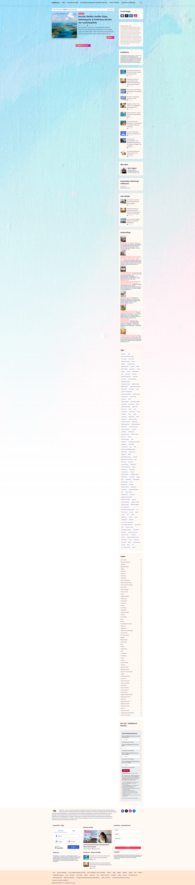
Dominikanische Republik (135, 386)
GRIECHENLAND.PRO (125, 249)
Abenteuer (81, 13)
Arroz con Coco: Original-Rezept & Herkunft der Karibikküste (133, 221)
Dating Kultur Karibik (125, 384)
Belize (138, 366)
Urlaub (130, 539)
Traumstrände (136, 529)
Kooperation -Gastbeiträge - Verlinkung (120, 877)
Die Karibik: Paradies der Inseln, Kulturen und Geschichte (133, 153)
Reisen (131, 482)
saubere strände (128, 492)
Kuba (131, 446)
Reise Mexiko (128, 479)
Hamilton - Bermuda (105, 875)
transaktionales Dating (126, 529)
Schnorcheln (132, 494)
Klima (132, 439)
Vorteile (129, 542)
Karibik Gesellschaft (125, 421)
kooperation (123, 444)
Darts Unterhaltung (132, 379)
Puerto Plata (131, 477)
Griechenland (131, 404)
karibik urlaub (124, 426)
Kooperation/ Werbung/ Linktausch (125, 187)
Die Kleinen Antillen (133, 875)
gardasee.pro (123, 236)
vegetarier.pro (123, 304)
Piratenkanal (132, 469)
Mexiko (129, 454)
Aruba (114, 872)
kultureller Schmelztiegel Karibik (128, 449)
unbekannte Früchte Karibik (133, 537)
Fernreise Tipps (133, 396)
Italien (129, 414)
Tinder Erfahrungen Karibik (126, 524)
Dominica (140, 872)
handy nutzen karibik (125, 406)
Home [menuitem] (63, 2)
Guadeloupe (92, 875)
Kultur (135, 446)
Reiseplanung (124, 484)
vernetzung (123, 542)
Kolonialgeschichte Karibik (134, 441)
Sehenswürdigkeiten (135, 504)
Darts (122, 374)
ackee (129, 354)
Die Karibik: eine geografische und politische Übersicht (87, 877)
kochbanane (123, 441)
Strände (136, 517)
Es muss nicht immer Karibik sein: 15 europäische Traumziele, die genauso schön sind (134, 124)
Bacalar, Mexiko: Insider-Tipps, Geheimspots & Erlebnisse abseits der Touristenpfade (95, 19)
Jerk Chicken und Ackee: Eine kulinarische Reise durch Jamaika (133, 201)
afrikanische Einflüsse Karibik (127, 356)
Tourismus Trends (129, 527)
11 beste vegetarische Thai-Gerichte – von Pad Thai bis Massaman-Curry (130, 312)
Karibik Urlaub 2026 (133, 426)
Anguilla (109, 872)
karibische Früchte (125, 434)
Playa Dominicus (124, 472)
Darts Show (123, 379)
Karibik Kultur (134, 421)
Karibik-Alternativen (125, 429)
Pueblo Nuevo (124, 477)
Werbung (123, 544)
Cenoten (128, 371)
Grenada (86, 875)
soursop (131, 512)
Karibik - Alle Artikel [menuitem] (114, 2)
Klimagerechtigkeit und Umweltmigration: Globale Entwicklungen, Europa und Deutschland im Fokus (130, 283)
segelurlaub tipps (125, 504)
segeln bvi (134, 499)
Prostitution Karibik (135, 474)
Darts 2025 (128, 374)
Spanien (137, 512)
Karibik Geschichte (133, 419)
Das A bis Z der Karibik (61, 872)
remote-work (124, 489)
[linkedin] (131, 15)
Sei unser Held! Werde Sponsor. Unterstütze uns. (133, 132)
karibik (137, 416)
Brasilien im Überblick (125, 298)
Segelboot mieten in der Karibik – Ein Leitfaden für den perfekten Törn (133, 105)
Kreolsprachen (124, 446)
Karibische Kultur (134, 434)
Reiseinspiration (124, 482)
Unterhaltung (124, 539)
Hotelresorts (124, 409)
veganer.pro (123, 328)
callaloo (138, 369)
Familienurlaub (124, 396)
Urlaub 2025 (136, 539)
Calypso (123, 371)
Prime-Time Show (125, 474)
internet (138, 411)
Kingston (125, 875)
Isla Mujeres (113, 875)
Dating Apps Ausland (125, 381)
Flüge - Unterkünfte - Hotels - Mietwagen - (96, 872)
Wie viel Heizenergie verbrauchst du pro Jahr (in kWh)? (130, 762)
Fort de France (79, 875)
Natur (135, 459)
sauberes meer (124, 494)
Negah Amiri (130, 461)
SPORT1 (132, 514)
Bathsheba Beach (125, 366)
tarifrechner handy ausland (127, 522)
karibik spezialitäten (135, 424)
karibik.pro (55, 3)
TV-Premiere (133, 534)
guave (137, 404)
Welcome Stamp (136, 542)
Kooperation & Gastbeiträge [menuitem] (128, 2)
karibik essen (124, 419)
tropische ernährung (132, 532)
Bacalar (133, 361)
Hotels (130, 409)
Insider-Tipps (132, 411)
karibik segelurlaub (125, 424)
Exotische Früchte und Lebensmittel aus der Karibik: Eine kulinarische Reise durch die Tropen (133, 82)
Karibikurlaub (131, 431)
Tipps (122, 527)
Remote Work (133, 487)
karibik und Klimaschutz (69, 877)
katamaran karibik (125, 439)
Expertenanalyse (136, 394)
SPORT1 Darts (124, 517)
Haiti (98, 875)
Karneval (129, 436)
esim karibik (131, 389)
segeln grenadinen (125, 502)
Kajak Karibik (131, 416)
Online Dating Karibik (125, 466)
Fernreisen (123, 399)
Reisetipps (131, 484)
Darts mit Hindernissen (126, 376)
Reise (122, 479)
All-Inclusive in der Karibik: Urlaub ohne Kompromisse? (134, 90)
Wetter (128, 544)
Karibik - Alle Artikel (105, 877)
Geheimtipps (124, 404)
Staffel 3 (130, 517)
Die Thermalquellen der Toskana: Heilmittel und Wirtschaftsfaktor (131, 273)
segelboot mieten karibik (126, 497)
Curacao (130, 872)
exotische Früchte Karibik (126, 391)
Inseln (134, 409)
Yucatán (133, 547)
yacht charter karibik (125, 547)
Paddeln (134, 466)
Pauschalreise (124, 469)
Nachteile (135, 456)
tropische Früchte (125, 534)
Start (54, 872)
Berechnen (125, 770)
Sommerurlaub (124, 512)
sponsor (123, 514)
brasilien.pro (123, 290)
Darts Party (135, 376)
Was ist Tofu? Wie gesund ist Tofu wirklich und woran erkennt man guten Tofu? (130, 336)
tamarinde (131, 519)
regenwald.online (124, 280)
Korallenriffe (131, 444)
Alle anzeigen (110, 9)
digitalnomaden (124, 386)
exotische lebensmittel (126, 394)
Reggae (138, 477)
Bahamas (119, 872)
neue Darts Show (124, 464)
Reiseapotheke (136, 479)
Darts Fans (134, 374)
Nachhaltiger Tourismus (126, 456)
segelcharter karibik (125, 499)
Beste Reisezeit (124, 369)
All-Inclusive (124, 359)
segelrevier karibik (135, 502)
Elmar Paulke (124, 389)
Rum (122, 492)
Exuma (66, 875)
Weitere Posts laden (83, 45)
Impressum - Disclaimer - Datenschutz (60, 880)
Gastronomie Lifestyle (135, 401)
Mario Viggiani (83, 25)
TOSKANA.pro (123, 265)
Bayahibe (133, 366)
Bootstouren (132, 369)
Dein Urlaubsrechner (57, 877)
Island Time (123, 414)
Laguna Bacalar (132, 451)
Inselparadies (124, 411)
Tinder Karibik (137, 524)
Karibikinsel (123, 431)
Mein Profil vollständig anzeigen (134, 172)
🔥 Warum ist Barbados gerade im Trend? (133, 97)
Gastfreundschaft (125, 401)
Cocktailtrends (135, 371)
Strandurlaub (124, 519)
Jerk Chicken (123, 416)
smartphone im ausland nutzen (127, 509)
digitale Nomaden (135, 384)
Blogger (73, 882)
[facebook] (122, 15)
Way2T (62, 882)
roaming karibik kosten (133, 489)
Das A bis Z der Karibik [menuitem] (72, 2)
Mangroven (123, 454)
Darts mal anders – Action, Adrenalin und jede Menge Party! (134, 114)
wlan (133, 544)
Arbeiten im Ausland (125, 361)
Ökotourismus (133, 464)
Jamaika (134, 414)
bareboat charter (131, 364)
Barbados (123, 364)
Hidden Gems (135, 406)
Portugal (132, 472)
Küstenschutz (124, 451)
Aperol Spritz (131, 359)
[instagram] (135, 15)
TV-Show (123, 537)
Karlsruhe (123, 436)
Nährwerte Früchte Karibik (126, 459)
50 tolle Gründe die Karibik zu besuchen (76, 872)
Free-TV (129, 399)
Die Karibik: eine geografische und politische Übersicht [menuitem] (93, 2)
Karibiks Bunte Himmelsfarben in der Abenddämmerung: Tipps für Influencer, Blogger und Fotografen (134, 142)
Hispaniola (72, 875)
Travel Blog (123, 532)
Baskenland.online (124, 319)
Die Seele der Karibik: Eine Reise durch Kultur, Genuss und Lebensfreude (134, 72)
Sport (128, 514)
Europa (137, 389)
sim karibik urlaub (125, 507)
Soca (137, 509)
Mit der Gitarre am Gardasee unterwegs (130, 243)
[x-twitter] (127, 15)
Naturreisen (123, 461)
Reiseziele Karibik (125, 487)
